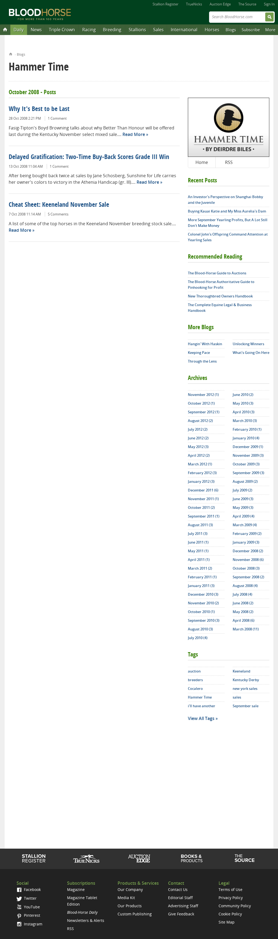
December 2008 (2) (248, 550)
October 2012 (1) (201, 403)
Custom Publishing (135, 913)
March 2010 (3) (245, 420)
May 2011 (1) (198, 550)
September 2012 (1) (203, 412)
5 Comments (58, 214)
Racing (89, 30)
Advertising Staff (183, 905)
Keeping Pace (199, 352)
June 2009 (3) (243, 498)
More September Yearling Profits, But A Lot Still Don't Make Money (227, 222)
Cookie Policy (230, 913)
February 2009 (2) (247, 533)
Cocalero (195, 688)
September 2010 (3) (203, 620)
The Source (247, 4)
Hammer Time (200, 697)
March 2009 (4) (245, 524)
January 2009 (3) (246, 542)
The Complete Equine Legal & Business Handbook (220, 307)
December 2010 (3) (203, 594)
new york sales (245, 688)
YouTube (31, 906)
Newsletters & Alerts (85, 920)
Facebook (32, 889)
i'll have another (201, 705)
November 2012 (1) (203, 394)
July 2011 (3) (197, 533)
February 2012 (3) (202, 472)
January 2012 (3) (201, 481)
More (270, 29)
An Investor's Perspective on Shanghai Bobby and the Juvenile (225, 199)
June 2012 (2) (198, 438)
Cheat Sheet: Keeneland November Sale (59, 205)
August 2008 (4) (245, 585)
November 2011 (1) (203, 498)
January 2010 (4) (246, 438)
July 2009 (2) (242, 490)
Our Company (130, 889)
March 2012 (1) (200, 464)
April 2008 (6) (243, 620)
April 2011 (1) (199, 559)
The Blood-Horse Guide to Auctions (217, 273)
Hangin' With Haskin (205, 343)
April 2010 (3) (243, 412)
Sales (158, 30)
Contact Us (178, 889)
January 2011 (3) (201, 585)
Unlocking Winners (248, 343)
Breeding (112, 30)
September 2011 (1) (203, 516)
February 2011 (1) (202, 577)
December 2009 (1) (248, 446)
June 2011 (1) (198, 542)
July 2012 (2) (197, 429)
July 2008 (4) (242, 594)
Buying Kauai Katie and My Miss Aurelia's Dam (227, 211)
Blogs (231, 29)
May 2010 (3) (243, 403)
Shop (192, 858)
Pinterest (31, 915)
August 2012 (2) (200, 420)
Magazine (76, 889)
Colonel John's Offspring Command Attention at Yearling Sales (228, 237)
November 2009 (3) (248, 455)
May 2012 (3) (198, 446)
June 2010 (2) (243, 394)
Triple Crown (62, 30)
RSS (229, 162)
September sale (245, 705)
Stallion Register (165, 4)
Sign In (269, 4)
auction (194, 671)
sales (237, 697)
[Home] (5, 29)
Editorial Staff (180, 897)
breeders (195, 679)
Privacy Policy (231, 897)
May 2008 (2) (243, 611)
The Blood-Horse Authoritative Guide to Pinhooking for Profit (221, 284)
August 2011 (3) (200, 524)
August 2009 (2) (245, 481)
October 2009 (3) (246, 464)
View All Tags (201, 718)
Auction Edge (220, 4)
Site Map (227, 922)
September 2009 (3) (248, 472)
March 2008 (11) (246, 629)
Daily (19, 30)
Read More (133, 134)
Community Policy (235, 905)
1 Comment (57, 118)
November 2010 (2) (203, 603)
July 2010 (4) (197, 637)
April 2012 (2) (199, 455)
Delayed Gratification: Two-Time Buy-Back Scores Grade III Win (89, 157)
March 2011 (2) (200, 568)
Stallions (137, 30)
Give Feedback (181, 913)
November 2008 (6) (248, 559)
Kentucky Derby (246, 679)
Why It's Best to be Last (39, 109)
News (36, 30)
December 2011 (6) (203, 490)
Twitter (30, 898)
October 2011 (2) (201, 507)
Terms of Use (230, 889)
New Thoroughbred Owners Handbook (220, 296)
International (184, 30)
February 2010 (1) (247, 429)
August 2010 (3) (200, 629)
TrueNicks (194, 4)
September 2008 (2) (248, 577)
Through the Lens (202, 361)
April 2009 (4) (243, 516)
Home (11, 54)
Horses (212, 30)
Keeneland (241, 671)
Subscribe (251, 29)
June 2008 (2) (243, 603)
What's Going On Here (251, 352)
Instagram (32, 924)
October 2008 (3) (246, 568)
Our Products (130, 905)
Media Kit (126, 897)
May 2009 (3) (243, 507)
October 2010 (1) (201, 611)
